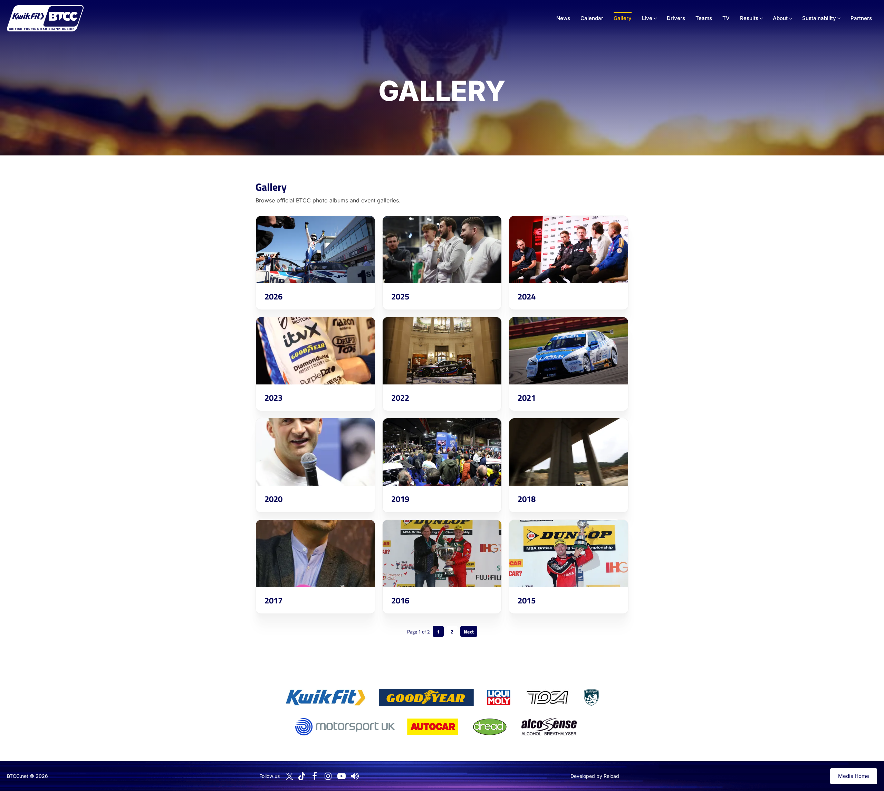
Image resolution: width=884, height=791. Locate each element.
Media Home (853, 776)
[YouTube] (341, 776)
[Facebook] (314, 776)
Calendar (591, 18)
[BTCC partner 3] (498, 697)
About (780, 18)
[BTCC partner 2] (426, 697)
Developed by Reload (594, 776)
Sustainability (819, 18)
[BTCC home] (45, 18)
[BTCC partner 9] (549, 726)
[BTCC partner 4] (547, 697)
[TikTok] (301, 776)
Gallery (623, 18)
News (563, 18)
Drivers (676, 18)
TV (726, 18)
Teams (703, 18)
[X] (289, 776)
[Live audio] (355, 776)
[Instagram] (328, 776)
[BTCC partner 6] (345, 726)
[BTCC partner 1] (325, 697)
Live (647, 18)
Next (469, 631)
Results (749, 18)
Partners (861, 18)
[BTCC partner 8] (489, 726)
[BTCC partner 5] (591, 697)
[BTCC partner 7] (432, 726)
